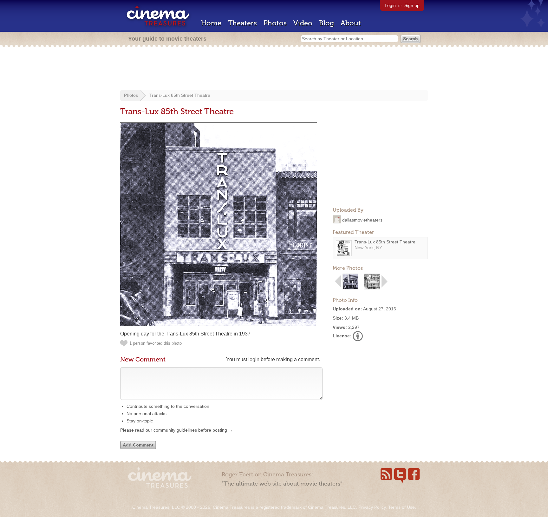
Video (302, 23)
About (351, 23)
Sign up (412, 5)
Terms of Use (401, 507)
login (253, 359)
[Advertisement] (274, 69)
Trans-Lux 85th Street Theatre (179, 95)
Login (390, 5)
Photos (275, 23)
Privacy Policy (372, 507)
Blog (326, 23)
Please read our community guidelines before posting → (176, 430)
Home (211, 23)
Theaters (242, 23)
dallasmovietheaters (362, 219)
